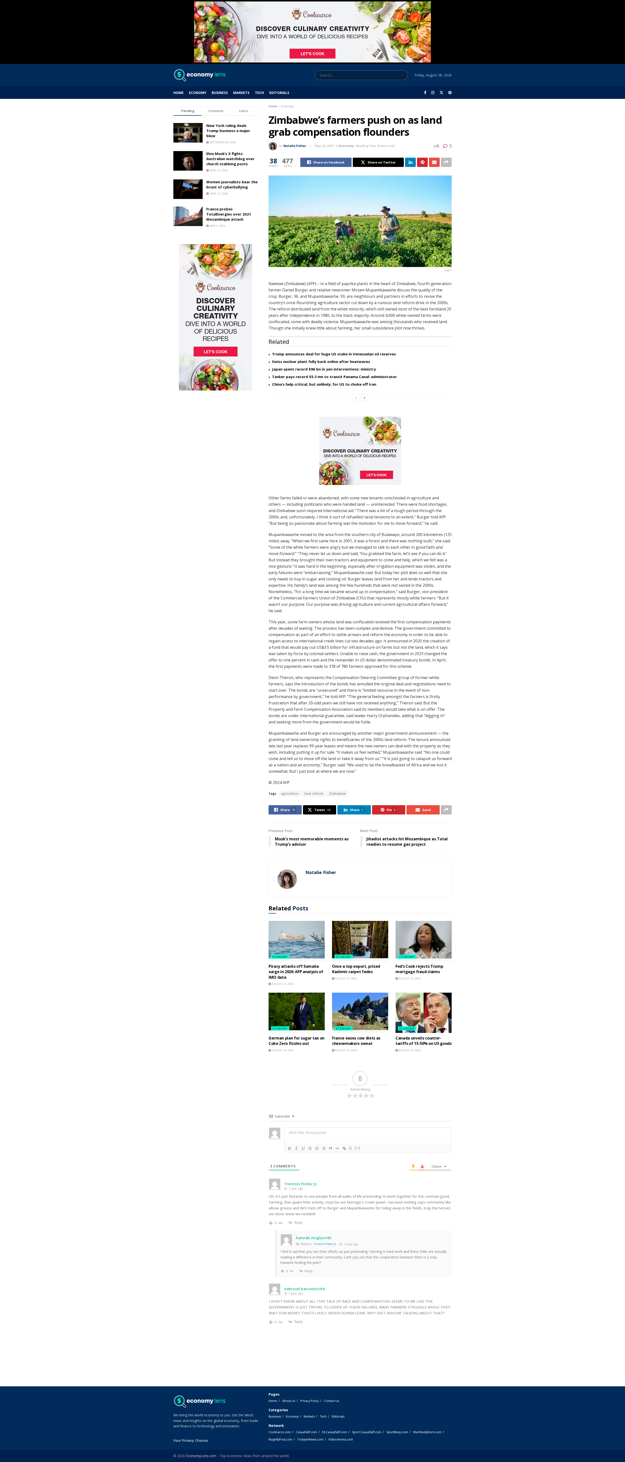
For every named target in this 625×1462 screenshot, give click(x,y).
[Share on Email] (434, 162)
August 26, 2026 (409, 978)
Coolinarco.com (280, 1432)
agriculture (290, 794)
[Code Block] (337, 1148)
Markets (241, 92)
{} (350, 1148)
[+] (357, 1148)
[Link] (344, 1148)
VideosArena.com (340, 1439)
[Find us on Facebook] (425, 92)
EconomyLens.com (201, 1455)
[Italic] (296, 1148)
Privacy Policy (309, 1401)
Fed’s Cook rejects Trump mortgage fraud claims (419, 969)
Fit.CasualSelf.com (334, 1432)
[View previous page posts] (355, 397)
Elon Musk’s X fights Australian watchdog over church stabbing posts (230, 158)
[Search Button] (403, 75)
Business (220, 92)
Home (178, 92)
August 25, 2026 (409, 1050)
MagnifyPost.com (280, 1439)
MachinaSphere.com (427, 1432)
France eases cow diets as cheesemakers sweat (356, 1040)
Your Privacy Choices (190, 1440)
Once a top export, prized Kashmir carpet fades (356, 969)
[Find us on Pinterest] (450, 92)
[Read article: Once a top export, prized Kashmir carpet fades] (360, 941)
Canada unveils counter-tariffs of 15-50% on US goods (424, 1040)
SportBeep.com (397, 1432)
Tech (259, 92)
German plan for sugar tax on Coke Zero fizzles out (296, 1040)
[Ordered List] (316, 1148)
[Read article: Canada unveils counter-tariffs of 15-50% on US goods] (424, 1013)
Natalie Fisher (294, 146)
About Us (288, 1401)
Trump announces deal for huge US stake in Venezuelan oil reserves (334, 353)
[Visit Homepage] (199, 75)
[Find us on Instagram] (433, 92)
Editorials (279, 92)
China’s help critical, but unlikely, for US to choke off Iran (324, 384)
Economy (197, 92)
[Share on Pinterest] (422, 162)
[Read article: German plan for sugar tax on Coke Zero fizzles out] (297, 1013)
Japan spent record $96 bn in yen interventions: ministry (324, 369)
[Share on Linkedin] (410, 162)
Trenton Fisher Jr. (325, 1244)
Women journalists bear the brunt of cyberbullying (232, 184)
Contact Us (331, 1401)
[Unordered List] (323, 1148)
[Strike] (310, 1148)
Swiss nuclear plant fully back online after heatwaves (321, 361)
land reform (313, 794)
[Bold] (289, 1148)
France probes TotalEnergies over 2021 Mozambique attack (228, 214)
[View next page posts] (364, 397)
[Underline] (303, 1148)
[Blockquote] (330, 1148)
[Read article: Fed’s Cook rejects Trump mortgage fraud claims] (424, 941)
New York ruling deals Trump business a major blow (228, 130)
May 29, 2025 (324, 146)
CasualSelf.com (306, 1432)
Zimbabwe (337, 794)
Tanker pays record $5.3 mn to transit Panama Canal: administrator (334, 376)
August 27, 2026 (282, 984)
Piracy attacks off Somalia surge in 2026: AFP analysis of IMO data (296, 972)
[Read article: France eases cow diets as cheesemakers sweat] (360, 1013)
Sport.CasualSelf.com (366, 1432)
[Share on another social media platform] (446, 162)
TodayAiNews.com (310, 1439)
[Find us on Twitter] (441, 92)
